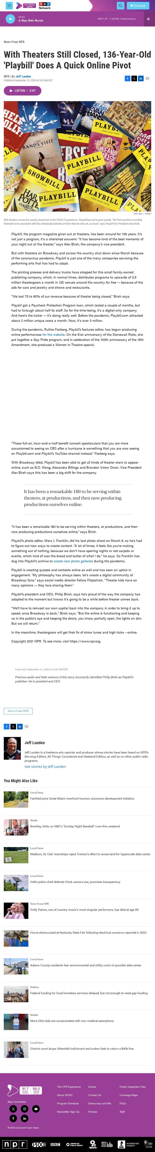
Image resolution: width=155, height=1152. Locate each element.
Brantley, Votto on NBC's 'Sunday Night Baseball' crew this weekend (75, 826)
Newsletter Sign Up (68, 1111)
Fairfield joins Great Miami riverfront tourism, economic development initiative (82, 798)
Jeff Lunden (23, 76)
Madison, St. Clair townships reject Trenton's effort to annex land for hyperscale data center (90, 854)
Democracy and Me (99, 1103)
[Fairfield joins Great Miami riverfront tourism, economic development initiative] (16, 799)
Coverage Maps (129, 1095)
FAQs (123, 1103)
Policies (92, 1111)
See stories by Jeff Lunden (45, 766)
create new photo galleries (73, 561)
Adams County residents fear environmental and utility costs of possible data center (85, 965)
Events (92, 1086)
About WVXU (64, 1095)
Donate (140, 6)
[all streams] (149, 18)
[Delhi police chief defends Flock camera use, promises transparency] (16, 883)
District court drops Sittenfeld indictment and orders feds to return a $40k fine (82, 1048)
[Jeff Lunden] (12, 748)
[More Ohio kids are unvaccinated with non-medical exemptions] (16, 1022)
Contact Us (94, 1095)
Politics (34, 987)
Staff (122, 1111)
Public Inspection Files (133, 1086)
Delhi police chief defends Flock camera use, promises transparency (75, 882)
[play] (10, 19)
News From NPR (14, 42)
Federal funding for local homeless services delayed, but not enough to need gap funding (89, 993)
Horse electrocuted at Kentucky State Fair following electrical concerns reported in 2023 (88, 932)
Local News (36, 792)
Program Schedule (68, 1103)
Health (34, 1015)
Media (33, 820)
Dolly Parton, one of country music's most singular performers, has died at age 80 (84, 909)
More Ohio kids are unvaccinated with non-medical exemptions (72, 1021)
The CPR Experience (69, 1086)
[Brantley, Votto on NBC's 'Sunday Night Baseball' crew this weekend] (16, 827)
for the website (54, 334)
